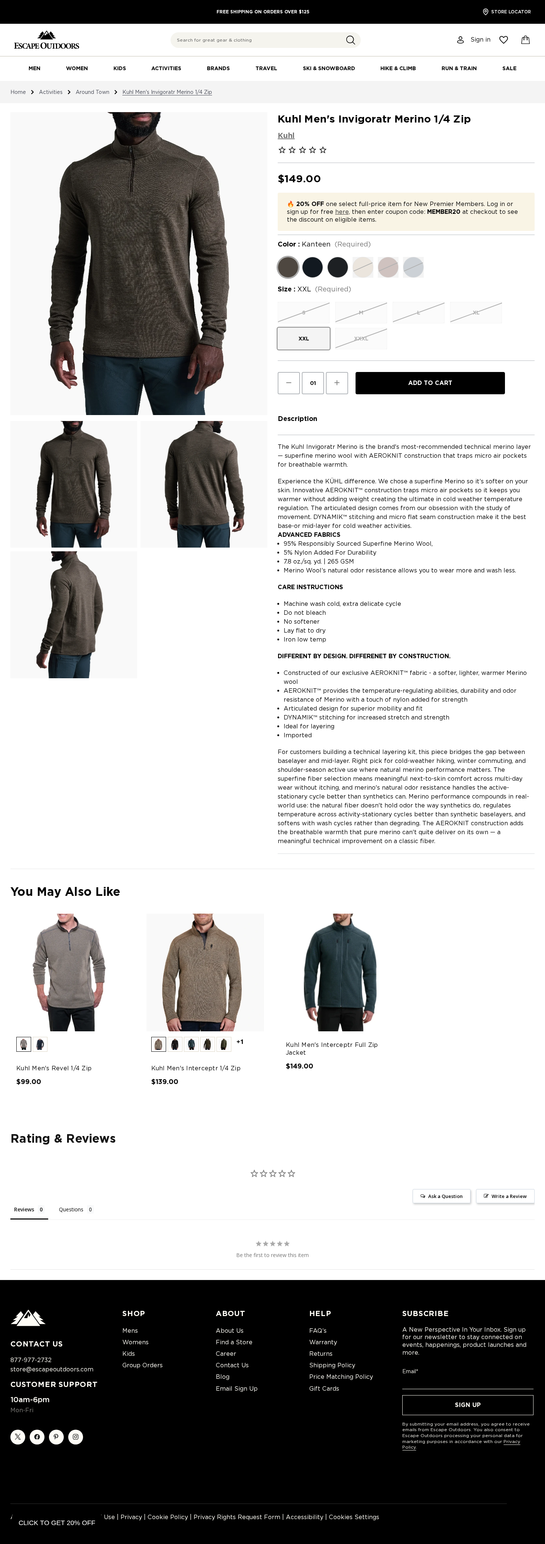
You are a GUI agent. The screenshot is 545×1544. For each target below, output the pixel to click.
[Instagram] (75, 1437)
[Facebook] (37, 1437)
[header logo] (46, 40)
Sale (509, 68)
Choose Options (70, 979)
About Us (230, 1330)
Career (226, 1353)
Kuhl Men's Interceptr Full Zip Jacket (332, 1048)
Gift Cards (324, 1388)
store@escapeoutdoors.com (51, 1369)
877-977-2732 (31, 1360)
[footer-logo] (28, 1324)
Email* (410, 1371)
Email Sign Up (237, 1388)
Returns (321, 1353)
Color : (324, 244)
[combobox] (266, 40)
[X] (17, 1437)
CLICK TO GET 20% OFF (57, 1523)
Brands (218, 68)
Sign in (480, 40)
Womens (135, 1342)
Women (77, 68)
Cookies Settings (354, 1517)
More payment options (430, 400)
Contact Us (232, 1365)
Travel (266, 68)
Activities (166, 68)
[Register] (461, 40)
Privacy (131, 1517)
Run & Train (459, 68)
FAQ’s (318, 1330)
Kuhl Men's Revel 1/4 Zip (54, 1068)
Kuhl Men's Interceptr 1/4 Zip (196, 1068)
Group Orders (142, 1365)
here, (342, 211)
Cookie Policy (168, 1517)
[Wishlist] (503, 40)
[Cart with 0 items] (526, 40)
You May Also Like (65, 891)
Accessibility (304, 1517)
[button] (351, 40)
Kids (119, 68)
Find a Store (234, 1342)
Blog (222, 1376)
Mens (130, 1330)
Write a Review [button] (509, 1196)
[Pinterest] (56, 1437)
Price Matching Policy (341, 1376)
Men (34, 68)
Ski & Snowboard (329, 68)
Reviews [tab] (24, 1209)
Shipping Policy (332, 1365)
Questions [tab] (71, 1209)
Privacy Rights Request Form (237, 1517)
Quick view (63, 966)
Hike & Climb (398, 68)
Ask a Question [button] (445, 1196)
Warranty (323, 1342)
